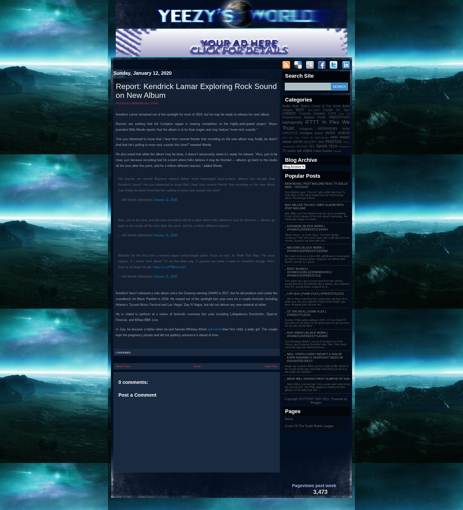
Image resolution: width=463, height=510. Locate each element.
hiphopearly (292, 122)
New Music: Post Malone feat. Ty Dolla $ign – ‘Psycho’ (316, 185)
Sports (321, 146)
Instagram (306, 128)
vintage (337, 151)
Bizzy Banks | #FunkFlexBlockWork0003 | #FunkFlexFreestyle (309, 272)
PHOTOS (334, 142)
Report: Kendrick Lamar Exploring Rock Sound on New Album (196, 91)
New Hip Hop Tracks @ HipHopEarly (305, 137)
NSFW (297, 142)
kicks (346, 128)
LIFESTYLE (290, 133)
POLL (346, 142)
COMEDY (289, 113)
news (287, 142)
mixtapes (306, 133)
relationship (288, 146)
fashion (309, 117)
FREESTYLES (339, 117)
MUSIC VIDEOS (338, 133)
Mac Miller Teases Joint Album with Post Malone (314, 206)
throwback (344, 146)
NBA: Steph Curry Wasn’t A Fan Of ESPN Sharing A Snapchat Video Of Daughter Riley (315, 358)
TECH (333, 146)
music (319, 133)
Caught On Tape (336, 109)
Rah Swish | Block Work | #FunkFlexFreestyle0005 (307, 334)
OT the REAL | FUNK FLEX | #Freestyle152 (306, 313)
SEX (312, 146)
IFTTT (312, 122)
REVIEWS (302, 146)
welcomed (215, 329)
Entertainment (291, 117)
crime (341, 113)
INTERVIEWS (327, 128)
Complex (305, 113)
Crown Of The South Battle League (309, 426)
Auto (295, 106)
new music (340, 137)
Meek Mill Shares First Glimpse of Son (318, 379)
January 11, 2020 (165, 200)
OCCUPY (310, 141)
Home (197, 366)
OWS (321, 141)
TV (284, 151)
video (307, 151)
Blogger (316, 402)
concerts (319, 113)
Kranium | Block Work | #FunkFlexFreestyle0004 (307, 227)
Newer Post (123, 366)
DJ (348, 113)
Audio (286, 106)
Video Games (322, 151)
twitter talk (294, 151)
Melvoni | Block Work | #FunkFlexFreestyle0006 (307, 249)
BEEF (300, 110)
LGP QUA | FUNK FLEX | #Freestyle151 (315, 293)
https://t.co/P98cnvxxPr (169, 267)
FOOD (322, 117)
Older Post (271, 366)
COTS (332, 113)
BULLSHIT (314, 110)
